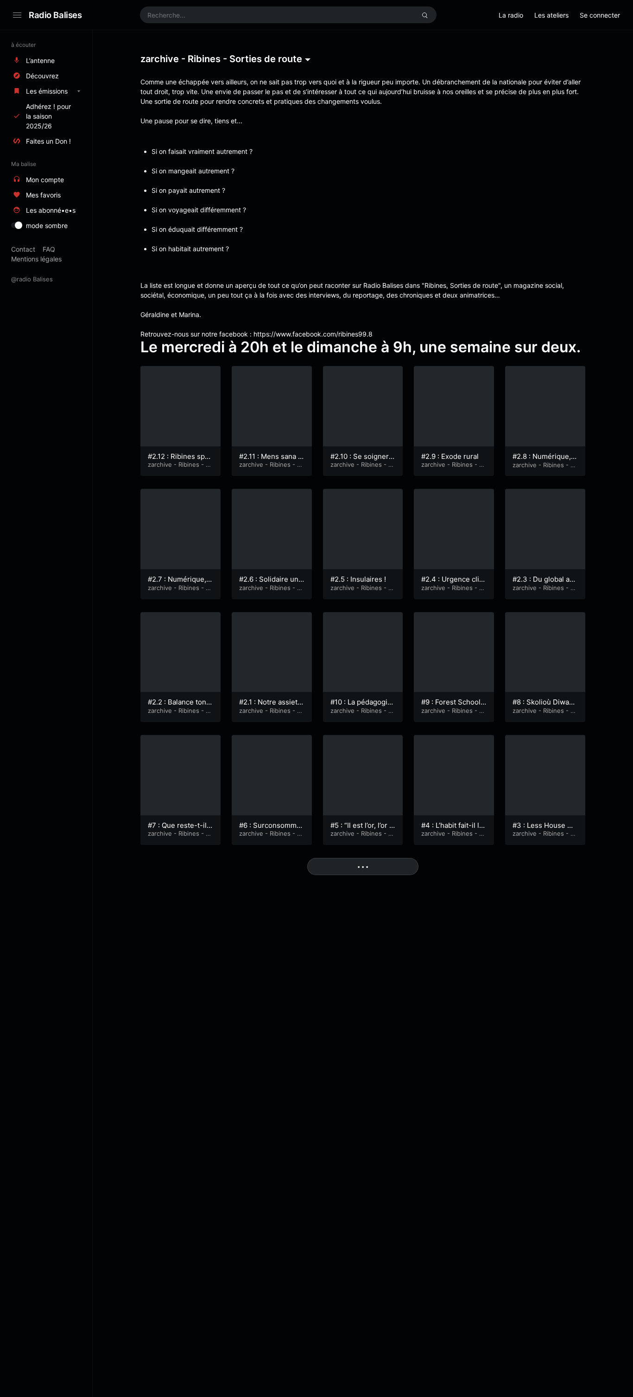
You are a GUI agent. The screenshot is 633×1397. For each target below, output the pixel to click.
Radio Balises (55, 15)
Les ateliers (551, 15)
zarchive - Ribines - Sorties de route (178, 468)
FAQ (49, 249)
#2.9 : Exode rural (450, 456)
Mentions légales (36, 259)
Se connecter (600, 15)
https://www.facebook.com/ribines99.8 (313, 334)
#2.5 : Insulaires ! (358, 579)
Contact (23, 249)
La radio (511, 15)
